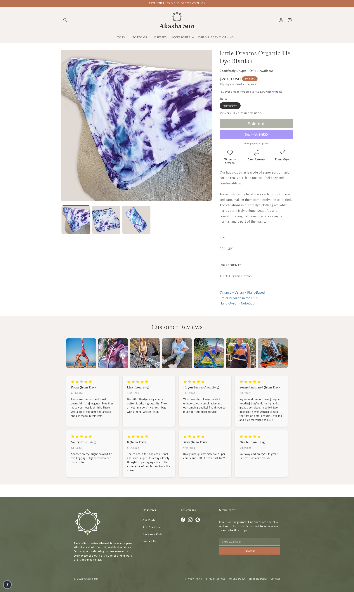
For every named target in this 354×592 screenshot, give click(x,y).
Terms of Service (215, 578)
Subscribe (249, 550)
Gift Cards (149, 520)
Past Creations (151, 527)
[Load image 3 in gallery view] (136, 220)
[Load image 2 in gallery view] (106, 220)
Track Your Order (153, 534)
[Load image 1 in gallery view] (76, 220)
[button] (65, 20)
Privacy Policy (193, 578)
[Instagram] (190, 519)
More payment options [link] (256, 143)
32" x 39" (232, 105)
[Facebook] (183, 519)
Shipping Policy (258, 578)
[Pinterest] (197, 519)
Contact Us (149, 541)
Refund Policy (237, 578)
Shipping (225, 84)
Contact (275, 578)
